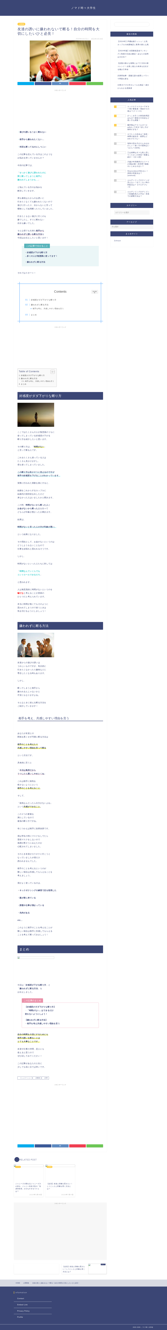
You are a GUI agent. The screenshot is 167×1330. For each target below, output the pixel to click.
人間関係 (21, 24)
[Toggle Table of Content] (51, 372)
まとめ (34, 315)
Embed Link (22, 1305)
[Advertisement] (60, 109)
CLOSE (95, 292)
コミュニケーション (25, 1078)
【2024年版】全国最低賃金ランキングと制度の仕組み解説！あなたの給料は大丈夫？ (133, 54)
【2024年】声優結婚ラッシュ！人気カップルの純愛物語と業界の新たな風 (133, 43)
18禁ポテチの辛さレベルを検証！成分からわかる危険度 (133, 86)
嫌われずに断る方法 (40, 305)
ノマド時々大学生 (83, 7)
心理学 (46, 1078)
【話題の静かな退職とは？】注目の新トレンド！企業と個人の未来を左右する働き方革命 (133, 66)
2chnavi (117, 241)
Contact (20, 1298)
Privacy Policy (23, 1311)
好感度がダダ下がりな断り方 (43, 300)
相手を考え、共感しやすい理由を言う (48, 309)
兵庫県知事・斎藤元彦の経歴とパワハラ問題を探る (133, 77)
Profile (20, 1317)
